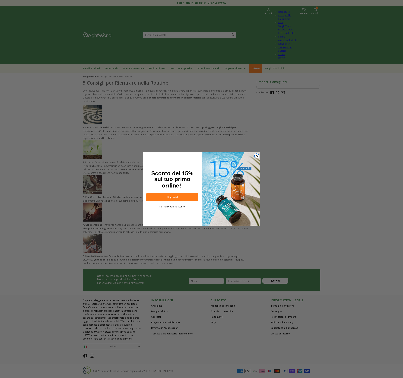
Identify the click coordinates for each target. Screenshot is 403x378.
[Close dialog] (256, 156)
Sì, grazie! (172, 197)
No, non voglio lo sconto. (172, 206)
